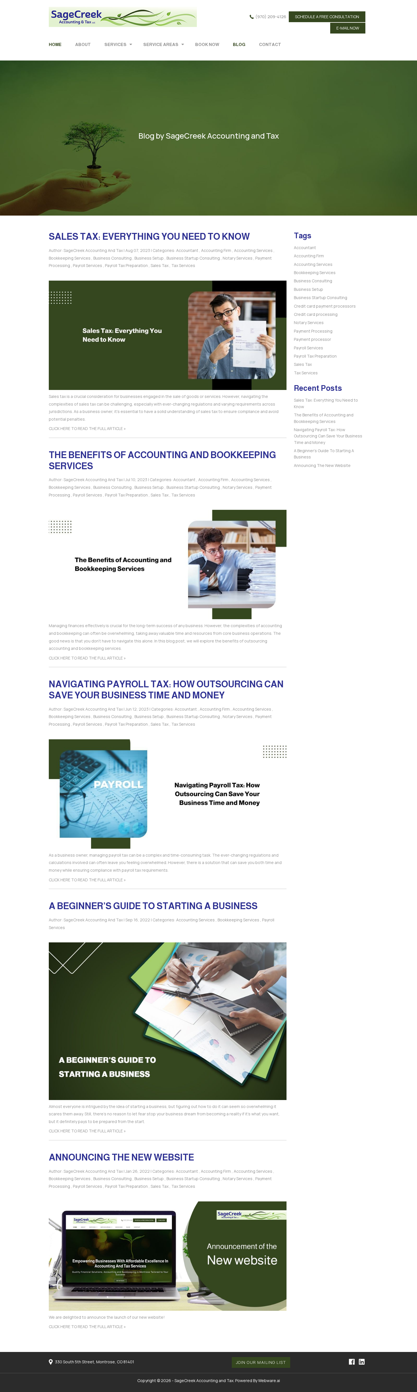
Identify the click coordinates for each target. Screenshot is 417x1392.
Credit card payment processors (325, 306)
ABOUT (83, 44)
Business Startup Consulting (193, 258)
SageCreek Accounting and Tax (203, 1380)
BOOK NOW (207, 44)
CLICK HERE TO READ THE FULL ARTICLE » (87, 428)
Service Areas (160, 44)
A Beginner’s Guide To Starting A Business (153, 906)
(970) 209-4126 (270, 17)
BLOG (239, 44)
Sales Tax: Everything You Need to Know (149, 236)
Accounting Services (253, 250)
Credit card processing (316, 314)
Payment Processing (313, 331)
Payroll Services (87, 265)
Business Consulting (112, 258)
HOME (55, 44)
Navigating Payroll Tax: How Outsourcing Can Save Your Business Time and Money (328, 436)
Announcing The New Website (121, 1157)
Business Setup (149, 258)
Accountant (187, 250)
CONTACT (270, 44)
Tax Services (183, 265)
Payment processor (312, 339)
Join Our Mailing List (261, 1362)
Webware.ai (269, 1380)
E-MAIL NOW (347, 28)
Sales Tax (160, 265)
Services (115, 44)
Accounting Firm (216, 250)
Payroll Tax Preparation (126, 265)
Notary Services (237, 258)
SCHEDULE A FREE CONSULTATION (327, 16)
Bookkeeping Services (69, 258)
